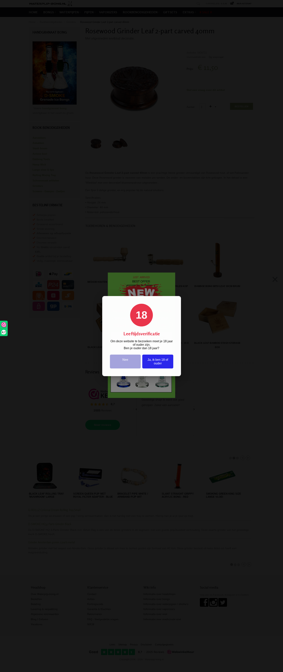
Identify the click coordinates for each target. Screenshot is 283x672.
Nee (125, 359)
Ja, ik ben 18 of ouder (157, 361)
